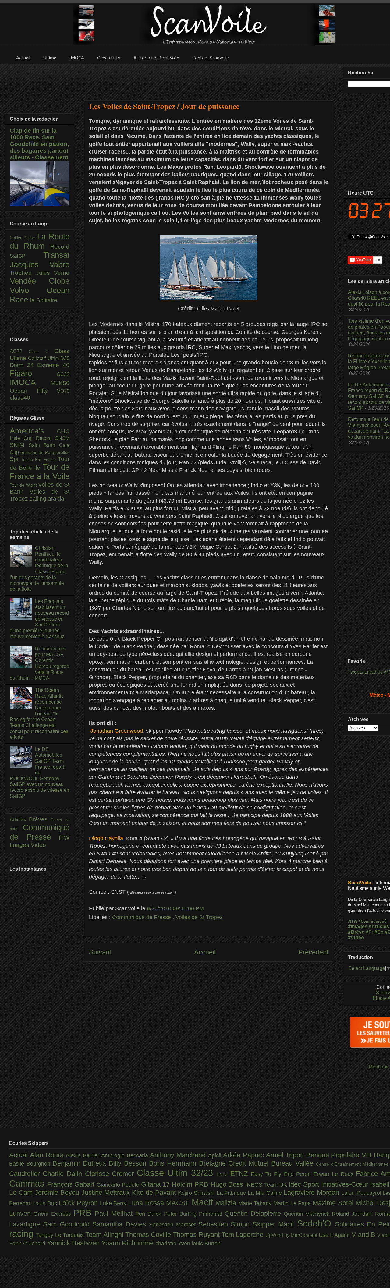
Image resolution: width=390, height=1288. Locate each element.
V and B (365, 1234)
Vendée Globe (39, 281)
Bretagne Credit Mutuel (235, 1163)
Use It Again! (335, 1235)
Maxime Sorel (334, 1203)
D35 (64, 358)
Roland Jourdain (353, 1214)
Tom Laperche (243, 1234)
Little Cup (23, 438)
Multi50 (60, 383)
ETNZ (240, 1173)
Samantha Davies (120, 1224)
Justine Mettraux (106, 1192)
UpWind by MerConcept (292, 1235)
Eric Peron (299, 1174)
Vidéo (38, 845)
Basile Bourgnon (31, 1164)
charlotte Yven (173, 1243)
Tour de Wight (24, 485)
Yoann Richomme (128, 1243)
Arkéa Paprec (244, 1155)
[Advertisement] (208, 78)
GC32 (63, 374)
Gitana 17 (156, 1184)
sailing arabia (47, 498)
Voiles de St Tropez (199, 917)
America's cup (39, 430)
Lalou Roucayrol (362, 1193)
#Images (357, 926)
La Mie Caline (266, 1193)
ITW (64, 837)
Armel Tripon (286, 1155)
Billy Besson (129, 1163)
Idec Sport (305, 1184)
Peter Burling (181, 1214)
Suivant (100, 952)
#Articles (379, 926)
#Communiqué (372, 921)
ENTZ (223, 1174)
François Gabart (72, 1184)
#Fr (369, 932)
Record (59, 246)
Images (20, 845)
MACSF (179, 1203)
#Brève (356, 932)
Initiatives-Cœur (345, 1184)
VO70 (63, 391)
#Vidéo (356, 937)
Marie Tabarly (255, 1203)
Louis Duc (45, 1203)
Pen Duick (149, 1214)
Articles (19, 819)
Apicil (215, 1155)
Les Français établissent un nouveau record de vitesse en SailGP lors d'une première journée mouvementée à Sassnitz (39, 619)
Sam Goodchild (68, 1224)
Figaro (33, 373)
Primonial (211, 1214)
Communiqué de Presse (142, 917)
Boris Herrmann (174, 1163)
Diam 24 (23, 365)
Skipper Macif (275, 1224)
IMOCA (30, 382)
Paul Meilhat (115, 1213)
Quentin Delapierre (254, 1213)
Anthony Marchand (179, 1155)
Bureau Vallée (293, 1163)
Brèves (40, 819)
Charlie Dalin (64, 1173)
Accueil (205, 952)
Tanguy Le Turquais (60, 1235)
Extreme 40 (53, 365)
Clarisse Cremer (111, 1173)
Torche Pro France (39, 459)
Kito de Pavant (155, 1192)
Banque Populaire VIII (340, 1155)
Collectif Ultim (44, 358)
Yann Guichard (28, 1243)
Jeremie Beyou (58, 1192)
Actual (19, 1155)
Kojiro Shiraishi (197, 1193)
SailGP (26, 256)
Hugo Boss (228, 1184)
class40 (20, 398)
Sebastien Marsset (173, 1225)
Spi (15, 459)
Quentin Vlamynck (308, 1214)
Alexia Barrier (83, 1155)
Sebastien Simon (225, 1224)
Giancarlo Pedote (119, 1185)
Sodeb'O (316, 1223)
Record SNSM (52, 438)
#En (379, 932)
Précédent (313, 952)
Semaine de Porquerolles (44, 452)
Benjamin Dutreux (81, 1163)
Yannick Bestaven (74, 1243)
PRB (84, 1213)
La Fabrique (232, 1193)
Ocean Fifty (33, 390)
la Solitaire (43, 300)
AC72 (19, 351)
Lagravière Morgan (312, 1192)
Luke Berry (114, 1203)
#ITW (352, 921)
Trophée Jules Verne (39, 273)
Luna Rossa (147, 1203)
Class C (42, 351)
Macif (203, 1202)
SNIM (19, 445)
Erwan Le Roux (335, 1174)
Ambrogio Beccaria (125, 1155)
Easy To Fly (267, 1174)
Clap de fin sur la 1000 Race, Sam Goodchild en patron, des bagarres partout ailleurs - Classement (39, 144)
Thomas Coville (149, 1234)
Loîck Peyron (79, 1203)
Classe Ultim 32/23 (177, 1173)
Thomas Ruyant (197, 1234)
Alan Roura (48, 1155)
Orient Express (53, 1214)
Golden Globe (23, 237)
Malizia (226, 1203)
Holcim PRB (191, 1184)
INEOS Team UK (267, 1185)
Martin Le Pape (293, 1203)
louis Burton (206, 1243)
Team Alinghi (105, 1234)
